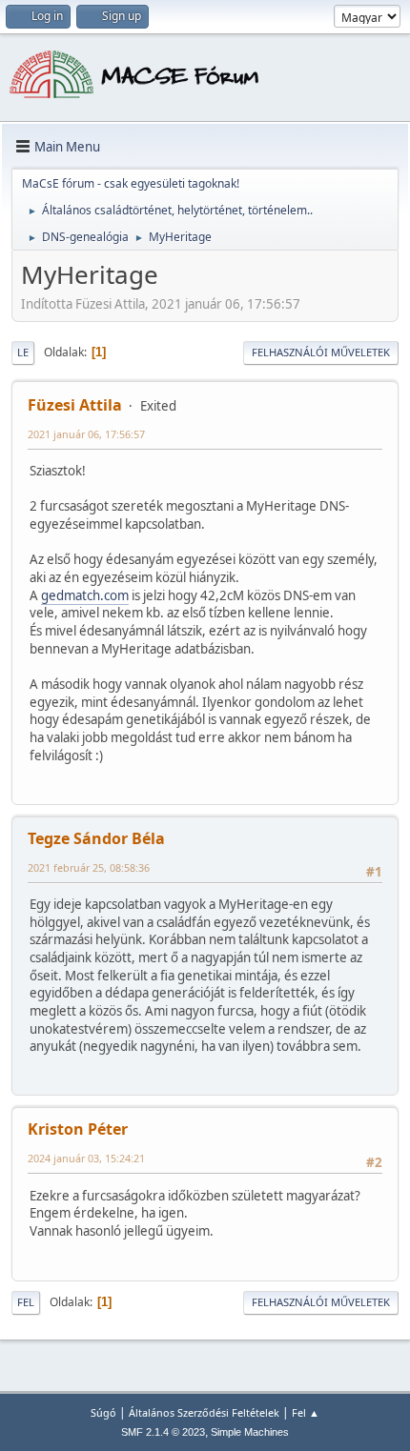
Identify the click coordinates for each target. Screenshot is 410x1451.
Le (23, 352)
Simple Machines (250, 1432)
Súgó (103, 1412)
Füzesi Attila (75, 404)
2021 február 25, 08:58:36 (89, 867)
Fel (25, 1302)
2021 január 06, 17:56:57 (86, 434)
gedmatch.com (85, 595)
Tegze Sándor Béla (96, 838)
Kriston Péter (78, 1128)
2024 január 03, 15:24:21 (86, 1158)
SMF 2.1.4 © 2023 (163, 1432)
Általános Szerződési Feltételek (204, 1412)
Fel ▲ (305, 1412)
